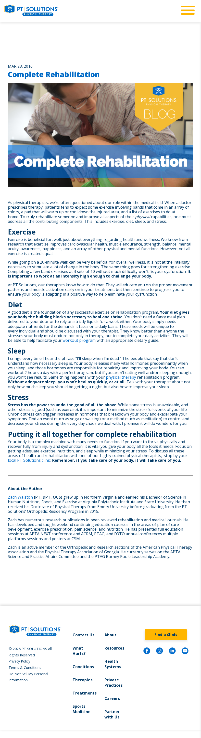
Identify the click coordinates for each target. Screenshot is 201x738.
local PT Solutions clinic (29, 460)
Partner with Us (112, 714)
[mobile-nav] (186, 10)
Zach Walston (20, 497)
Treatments (85, 693)
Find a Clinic (165, 634)
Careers (112, 698)
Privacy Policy (19, 661)
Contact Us (83, 635)
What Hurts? (79, 650)
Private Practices (113, 682)
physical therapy (121, 377)
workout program (79, 340)
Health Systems (112, 664)
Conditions (83, 666)
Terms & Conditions (25, 667)
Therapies (82, 680)
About (110, 635)
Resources (114, 648)
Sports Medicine (81, 709)
